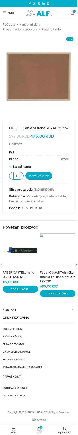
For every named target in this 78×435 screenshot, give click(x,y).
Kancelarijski (28, 24)
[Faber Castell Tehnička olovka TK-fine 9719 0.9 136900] (57, 251)
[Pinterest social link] (39, 3)
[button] (20, 289)
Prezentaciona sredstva (20, 29)
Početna (9, 24)
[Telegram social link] (48, 3)
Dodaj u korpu (39, 175)
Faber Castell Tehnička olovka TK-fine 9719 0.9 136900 (57, 276)
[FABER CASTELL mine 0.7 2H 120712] (20, 251)
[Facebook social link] (30, 3)
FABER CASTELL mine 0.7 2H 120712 (18, 274)
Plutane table (51, 29)
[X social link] (34, 3)
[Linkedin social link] (43, 3)
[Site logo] (39, 12)
